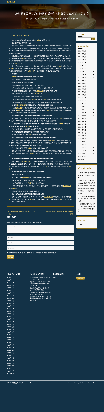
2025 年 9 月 (82, 83)
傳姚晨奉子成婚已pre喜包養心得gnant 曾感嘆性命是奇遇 (86, 191)
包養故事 (32, 153)
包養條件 (51, 140)
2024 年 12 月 (82, 109)
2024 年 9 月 (82, 118)
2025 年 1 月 (81, 107)
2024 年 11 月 (82, 112)
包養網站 (58, 66)
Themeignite (78, 383)
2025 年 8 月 (82, 86)
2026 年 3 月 (82, 66)
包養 (23, 58)
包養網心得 (30, 71)
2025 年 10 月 (82, 80)
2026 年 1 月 (81, 71)
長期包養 (17, 63)
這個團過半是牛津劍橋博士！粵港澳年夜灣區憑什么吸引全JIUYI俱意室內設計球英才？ (40, 298)
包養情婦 (48, 110)
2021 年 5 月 (81, 159)
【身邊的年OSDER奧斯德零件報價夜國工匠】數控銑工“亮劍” (86, 198)
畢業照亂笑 (11, 2)
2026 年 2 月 (82, 69)
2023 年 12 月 (82, 145)
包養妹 (11, 69)
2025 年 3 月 (82, 101)
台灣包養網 (19, 108)
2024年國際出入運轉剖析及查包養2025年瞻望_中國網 (86, 175)
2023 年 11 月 (82, 147)
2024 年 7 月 (82, 124)
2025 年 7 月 (82, 89)
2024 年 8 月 (82, 121)
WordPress (93, 383)
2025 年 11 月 (82, 77)
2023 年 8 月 (82, 156)
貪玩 (81, 225)
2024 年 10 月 (82, 115)
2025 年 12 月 (82, 74)
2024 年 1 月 (81, 142)
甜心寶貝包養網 (21, 105)
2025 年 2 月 (82, 104)
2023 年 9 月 (82, 153)
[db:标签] (80, 278)
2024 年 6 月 (82, 127)
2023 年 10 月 (82, 150)
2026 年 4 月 (82, 63)
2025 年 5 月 (82, 95)
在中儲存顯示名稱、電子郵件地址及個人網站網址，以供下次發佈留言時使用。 (33, 253)
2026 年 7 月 (82, 54)
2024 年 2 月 (82, 139)
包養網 (38, 40)
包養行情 (27, 126)
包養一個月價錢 (26, 162)
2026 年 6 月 (82, 57)
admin (27, 35)
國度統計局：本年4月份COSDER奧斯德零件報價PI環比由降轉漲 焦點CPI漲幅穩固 (86, 183)
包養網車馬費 (67, 186)
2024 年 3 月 (82, 136)
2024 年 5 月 (82, 130)
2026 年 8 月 (82, 51)
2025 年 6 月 (82, 92)
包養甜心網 (39, 91)
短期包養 (33, 99)
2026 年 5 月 (82, 60)
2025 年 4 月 (82, 98)
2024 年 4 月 (82, 133)
